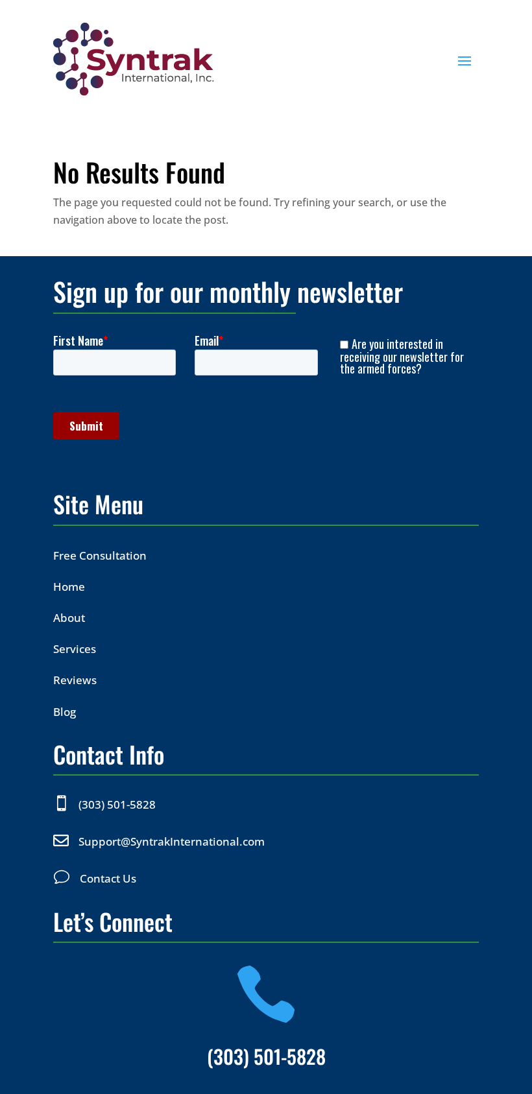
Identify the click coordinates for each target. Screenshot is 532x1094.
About (69, 617)
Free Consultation (100, 555)
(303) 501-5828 (117, 804)
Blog (64, 711)
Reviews (75, 679)
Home (69, 586)
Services (74, 648)
